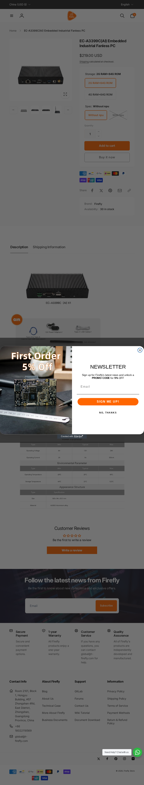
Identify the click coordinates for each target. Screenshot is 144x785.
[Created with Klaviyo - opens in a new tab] (72, 436)
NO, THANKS (108, 413)
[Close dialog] (140, 350)
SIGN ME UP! (108, 401)
